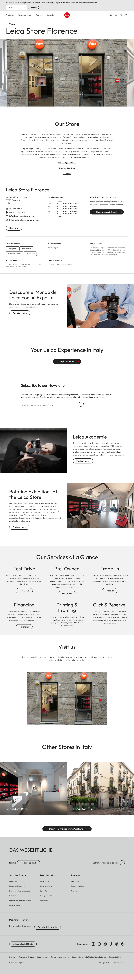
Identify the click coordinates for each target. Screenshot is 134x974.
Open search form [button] (111, 15)
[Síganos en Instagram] (93, 944)
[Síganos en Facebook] (105, 944)
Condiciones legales (16, 963)
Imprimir (12, 957)
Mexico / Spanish (28, 862)
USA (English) (12, 7)
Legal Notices (42, 957)
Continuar (33, 7)
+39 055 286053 (16, 208)
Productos (10, 15)
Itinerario (13, 228)
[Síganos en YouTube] (99, 944)
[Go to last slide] (13, 73)
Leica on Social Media (23, 944)
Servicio (50, 15)
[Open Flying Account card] (116, 15)
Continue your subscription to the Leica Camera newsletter (81, 404)
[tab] (65, 111)
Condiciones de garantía (60, 957)
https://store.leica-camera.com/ (24, 220)
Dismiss (41, 7)
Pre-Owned (66, 593)
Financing (24, 626)
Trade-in (110, 590)
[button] (122, 862)
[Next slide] (120, 73)
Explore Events (67, 361)
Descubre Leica (24, 15)
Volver (12, 24)
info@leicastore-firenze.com (22, 216)
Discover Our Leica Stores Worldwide (66, 828)
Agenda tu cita (20, 313)
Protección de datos (26, 957)
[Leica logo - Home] (67, 15)
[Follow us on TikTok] (111, 944)
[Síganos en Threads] (117, 944)
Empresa (39, 15)
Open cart (126, 15)
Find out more (83, 461)
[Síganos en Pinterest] (123, 944)
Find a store (121, 15)
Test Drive (24, 590)
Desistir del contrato (47, 927)
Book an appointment (106, 212)
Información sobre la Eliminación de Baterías (89, 957)
